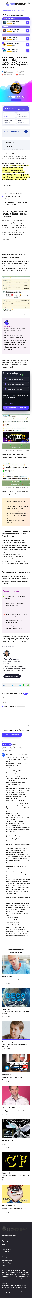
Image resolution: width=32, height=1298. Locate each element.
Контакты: (10, 146)
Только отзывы (7, 750)
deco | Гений (6, 1009)
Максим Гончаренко (8, 72)
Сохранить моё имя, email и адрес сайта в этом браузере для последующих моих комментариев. (16, 729)
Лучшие (17, 744)
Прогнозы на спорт (13, 49)
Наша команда (6, 1251)
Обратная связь (6, 1249)
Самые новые (7, 744)
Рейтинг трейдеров (7, 1263)
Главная (4, 10)
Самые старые (8, 747)
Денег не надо (6, 1074)
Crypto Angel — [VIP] (8, 1140)
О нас (3, 1244)
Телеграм (27, 22)
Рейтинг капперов (12, 10)
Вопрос (12, 706)
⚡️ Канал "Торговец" (13, 29)
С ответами (18, 747)
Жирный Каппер (12, 37)
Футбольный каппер (13, 43)
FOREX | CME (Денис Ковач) (11, 1107)
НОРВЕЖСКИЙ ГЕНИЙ (9, 976)
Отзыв (5, 706)
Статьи (4, 1265)
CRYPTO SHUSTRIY (8, 1205)
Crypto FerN (6, 1173)
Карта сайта (5, 1246)
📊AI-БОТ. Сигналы (13, 21)
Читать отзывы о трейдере (17, 407)
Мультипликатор (7, 1042)
